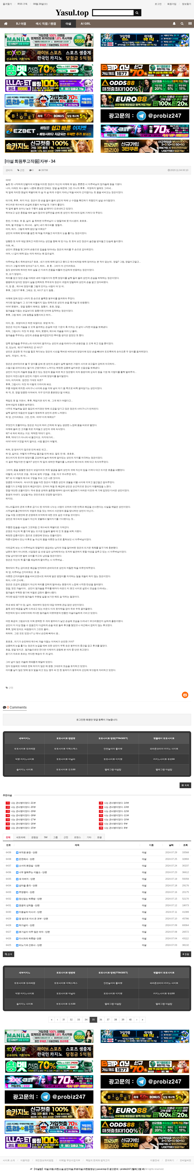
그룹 (55, 837)
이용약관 (25, 1160)
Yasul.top (72, 12)
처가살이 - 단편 (26, 925)
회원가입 (171, 4)
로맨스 (77, 837)
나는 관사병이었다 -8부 (114, 828)
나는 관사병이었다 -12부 (114, 811)
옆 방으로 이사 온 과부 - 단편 (33, 918)
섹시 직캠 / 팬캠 (46, 23)
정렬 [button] (186, 954)
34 (86, 1019)
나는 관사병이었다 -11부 (114, 815)
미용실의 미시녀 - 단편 (30, 912)
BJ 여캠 (21, 23)
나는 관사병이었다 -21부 (21, 803)
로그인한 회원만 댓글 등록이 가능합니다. (97, 719)
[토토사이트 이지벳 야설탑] (49, 131)
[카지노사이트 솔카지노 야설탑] (49, 146)
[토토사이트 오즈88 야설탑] (145, 85)
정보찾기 (186, 4)
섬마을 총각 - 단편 (27, 885)
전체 (8, 837)
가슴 (104, 184)
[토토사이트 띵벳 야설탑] (49, 70)
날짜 (171, 845)
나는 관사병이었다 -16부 (21, 823)
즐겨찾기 (7, 4)
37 (108, 1019)
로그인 (158, 4)
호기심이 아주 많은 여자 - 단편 (34, 932)
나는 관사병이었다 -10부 (114, 819)
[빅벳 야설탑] (49, 116)
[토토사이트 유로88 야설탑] (145, 100)
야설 (68, 23)
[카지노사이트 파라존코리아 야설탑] (145, 146)
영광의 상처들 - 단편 (29, 905)
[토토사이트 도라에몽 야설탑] (49, 100)
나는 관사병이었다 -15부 (21, 828)
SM (45, 837)
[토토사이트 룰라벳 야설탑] (49, 85)
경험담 (34, 837)
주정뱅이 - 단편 (26, 892)
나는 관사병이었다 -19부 (21, 811)
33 (78, 1019)
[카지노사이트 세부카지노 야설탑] (145, 40)
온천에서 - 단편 (26, 859)
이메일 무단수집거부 (69, 1160)
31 (64, 1019)
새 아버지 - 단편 (26, 879)
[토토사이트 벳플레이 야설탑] (145, 70)
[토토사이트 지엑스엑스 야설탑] (145, 131)
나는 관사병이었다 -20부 (21, 807)
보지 (8, 355)
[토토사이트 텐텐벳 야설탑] (49, 55)
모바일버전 (185, 1160)
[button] (185, 785)
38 (115, 1019)
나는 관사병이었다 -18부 (21, 815)
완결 (99, 837)
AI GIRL (86, 23)
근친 (11, 687)
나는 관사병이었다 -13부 (115, 807)
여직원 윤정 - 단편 (27, 852)
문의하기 (169, 1160)
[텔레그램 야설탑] (145, 116)
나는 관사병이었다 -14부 (115, 803)
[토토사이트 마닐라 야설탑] (49, 40)
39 (123, 1019)
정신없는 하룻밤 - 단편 (30, 898)
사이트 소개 (9, 1160)
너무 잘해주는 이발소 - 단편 (32, 872)
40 (130, 1019)
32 (71, 1019)
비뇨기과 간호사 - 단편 (30, 945)
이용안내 (154, 1160)
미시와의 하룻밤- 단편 (29, 938)
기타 (89, 837)
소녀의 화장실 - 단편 (29, 865)
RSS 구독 (22, 4)
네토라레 (20, 837)
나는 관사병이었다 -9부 (114, 823)
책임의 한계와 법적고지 (98, 1160)
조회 (185, 845)
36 (100, 1019)
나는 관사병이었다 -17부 (21, 819)
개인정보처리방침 (44, 1160)
